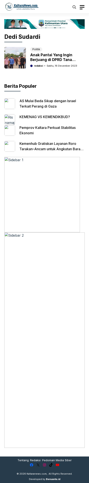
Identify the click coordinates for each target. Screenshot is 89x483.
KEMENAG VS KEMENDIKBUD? (44, 117)
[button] (74, 6)
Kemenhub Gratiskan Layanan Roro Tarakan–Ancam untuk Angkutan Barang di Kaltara (51, 148)
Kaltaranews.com (37, 473)
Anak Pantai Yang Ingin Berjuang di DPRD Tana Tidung (51, 60)
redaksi (38, 65)
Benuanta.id (53, 479)
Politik (36, 49)
